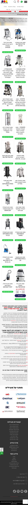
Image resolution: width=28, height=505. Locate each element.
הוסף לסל (20, 295)
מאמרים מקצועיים (14, 445)
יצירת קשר (22, 474)
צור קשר (8, 9)
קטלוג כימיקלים (12, 6)
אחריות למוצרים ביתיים (14, 463)
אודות (14, 456)
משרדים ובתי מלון (17, 333)
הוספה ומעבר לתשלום (20, 299)
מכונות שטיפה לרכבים (14, 424)
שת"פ (5, 6)
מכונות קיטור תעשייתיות (14, 429)
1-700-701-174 (13, 309)
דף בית (25, 13)
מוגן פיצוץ (19, 340)
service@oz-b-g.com (19, 480)
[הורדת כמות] (23, 291)
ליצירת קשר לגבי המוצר (20, 50)
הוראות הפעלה (14, 448)
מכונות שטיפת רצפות (14, 428)
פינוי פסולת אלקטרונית (14, 466)
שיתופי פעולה (14, 461)
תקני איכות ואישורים (14, 464)
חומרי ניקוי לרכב (14, 436)
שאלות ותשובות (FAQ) (14, 447)
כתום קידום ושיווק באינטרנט (5, 502)
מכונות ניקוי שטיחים (14, 433)
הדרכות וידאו (14, 450)
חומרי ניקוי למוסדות (14, 437)
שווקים (14, 458)
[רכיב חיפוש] (15, 2)
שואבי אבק (11, 13)
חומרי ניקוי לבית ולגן (14, 439)
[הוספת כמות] (17, 291)
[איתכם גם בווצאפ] (21, 2)
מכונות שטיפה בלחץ (14, 426)
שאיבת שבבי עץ (11, 353)
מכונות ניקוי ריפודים (14, 434)
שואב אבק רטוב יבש (22, 365)
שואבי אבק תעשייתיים (14, 431)
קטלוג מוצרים (20, 6)
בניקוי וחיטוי (13, 320)
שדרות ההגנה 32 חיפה (19, 484)
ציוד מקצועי (19, 13)
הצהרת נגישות (14, 503)
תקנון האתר (14, 468)
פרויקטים (14, 459)
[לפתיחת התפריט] (25, 1)
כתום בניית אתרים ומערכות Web (18, 502)
